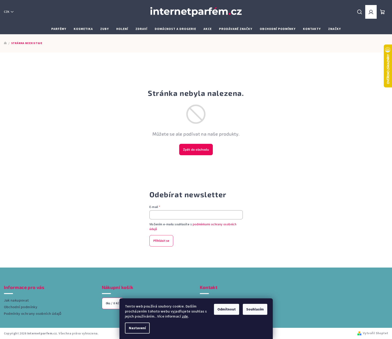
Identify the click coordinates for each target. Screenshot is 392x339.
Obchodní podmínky (21, 307)
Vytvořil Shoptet (375, 333)
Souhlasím (255, 309)
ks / (112, 303)
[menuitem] (59, 29)
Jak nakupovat (16, 300)
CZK (6, 12)
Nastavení (137, 328)
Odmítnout (226, 309)
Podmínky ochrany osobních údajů (33, 313)
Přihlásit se (161, 241)
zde (185, 316)
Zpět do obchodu (196, 149)
